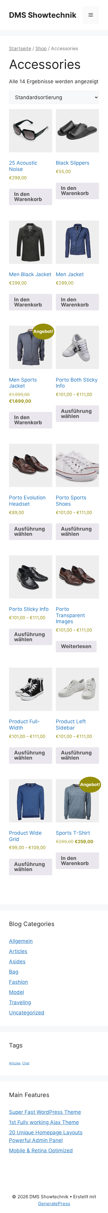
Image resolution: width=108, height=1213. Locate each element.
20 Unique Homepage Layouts (45, 1132)
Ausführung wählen (76, 413)
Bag (13, 972)
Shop (41, 48)
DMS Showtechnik (42, 15)
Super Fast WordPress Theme (45, 1112)
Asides (17, 962)
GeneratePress (54, 1203)
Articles (18, 951)
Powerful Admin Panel (36, 1140)
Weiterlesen (76, 646)
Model (16, 992)
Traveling (20, 1002)
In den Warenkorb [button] (28, 196)
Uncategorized (26, 1013)
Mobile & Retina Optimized (41, 1150)
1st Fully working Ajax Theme (44, 1122)
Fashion (18, 982)
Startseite (20, 48)
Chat (25, 1063)
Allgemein (21, 941)
